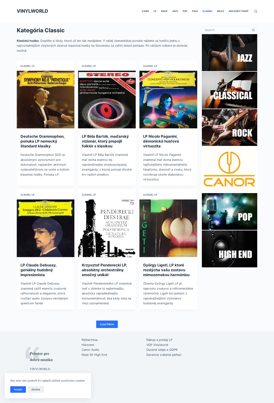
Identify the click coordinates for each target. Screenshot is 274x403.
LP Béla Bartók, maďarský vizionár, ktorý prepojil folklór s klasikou (105, 141)
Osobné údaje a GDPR (161, 350)
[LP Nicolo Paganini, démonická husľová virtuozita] (168, 99)
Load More (107, 324)
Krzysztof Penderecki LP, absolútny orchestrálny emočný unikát (104, 270)
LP (155, 11)
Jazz (175, 11)
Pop (185, 11)
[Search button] (253, 30)
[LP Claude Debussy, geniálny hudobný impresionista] (45, 228)
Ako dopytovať (238, 11)
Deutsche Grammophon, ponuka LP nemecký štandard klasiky (42, 141)
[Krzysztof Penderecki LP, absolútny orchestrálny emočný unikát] (107, 228)
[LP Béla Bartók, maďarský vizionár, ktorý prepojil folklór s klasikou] (107, 99)
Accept (18, 389)
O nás (145, 11)
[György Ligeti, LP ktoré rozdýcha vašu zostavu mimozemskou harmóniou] (168, 228)
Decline (36, 389)
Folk (195, 11)
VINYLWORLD (32, 11)
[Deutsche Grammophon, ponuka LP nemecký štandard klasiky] (45, 99)
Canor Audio (90, 350)
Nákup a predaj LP (159, 340)
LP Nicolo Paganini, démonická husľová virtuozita (161, 141)
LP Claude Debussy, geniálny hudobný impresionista (38, 270)
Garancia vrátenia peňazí (163, 355)
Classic (207, 11)
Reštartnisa (89, 340)
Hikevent (88, 345)
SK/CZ (220, 11)
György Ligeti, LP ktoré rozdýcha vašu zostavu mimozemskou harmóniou (166, 270)
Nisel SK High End (94, 355)
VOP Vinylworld (157, 345)
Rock (164, 11)
